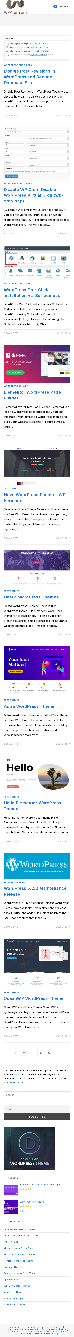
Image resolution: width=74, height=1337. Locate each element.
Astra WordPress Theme (29, 706)
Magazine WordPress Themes (20, 1248)
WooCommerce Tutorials (17, 1285)
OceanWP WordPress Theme (34, 998)
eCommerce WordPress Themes (21, 1235)
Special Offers (11, 1279)
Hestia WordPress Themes (31, 597)
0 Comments (11, 333)
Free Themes (11, 488)
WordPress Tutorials (18, 65)
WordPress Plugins (16, 386)
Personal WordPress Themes (19, 1254)
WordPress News (14, 882)
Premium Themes (13, 1267)
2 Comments (11, 115)
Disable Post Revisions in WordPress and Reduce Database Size (29, 77)
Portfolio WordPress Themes (19, 1260)
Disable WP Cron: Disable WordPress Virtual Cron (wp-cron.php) (34, 195)
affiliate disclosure (14, 1082)
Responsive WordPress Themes (21, 1273)
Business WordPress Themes (19, 1229)
